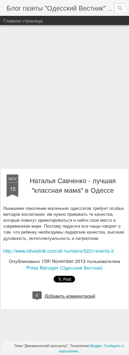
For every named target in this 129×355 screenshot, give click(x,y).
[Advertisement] (64, 97)
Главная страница (23, 20)
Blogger (96, 345)
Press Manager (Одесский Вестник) (64, 267)
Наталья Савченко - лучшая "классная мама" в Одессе (73, 185)
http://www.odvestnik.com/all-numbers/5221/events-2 (58, 250)
